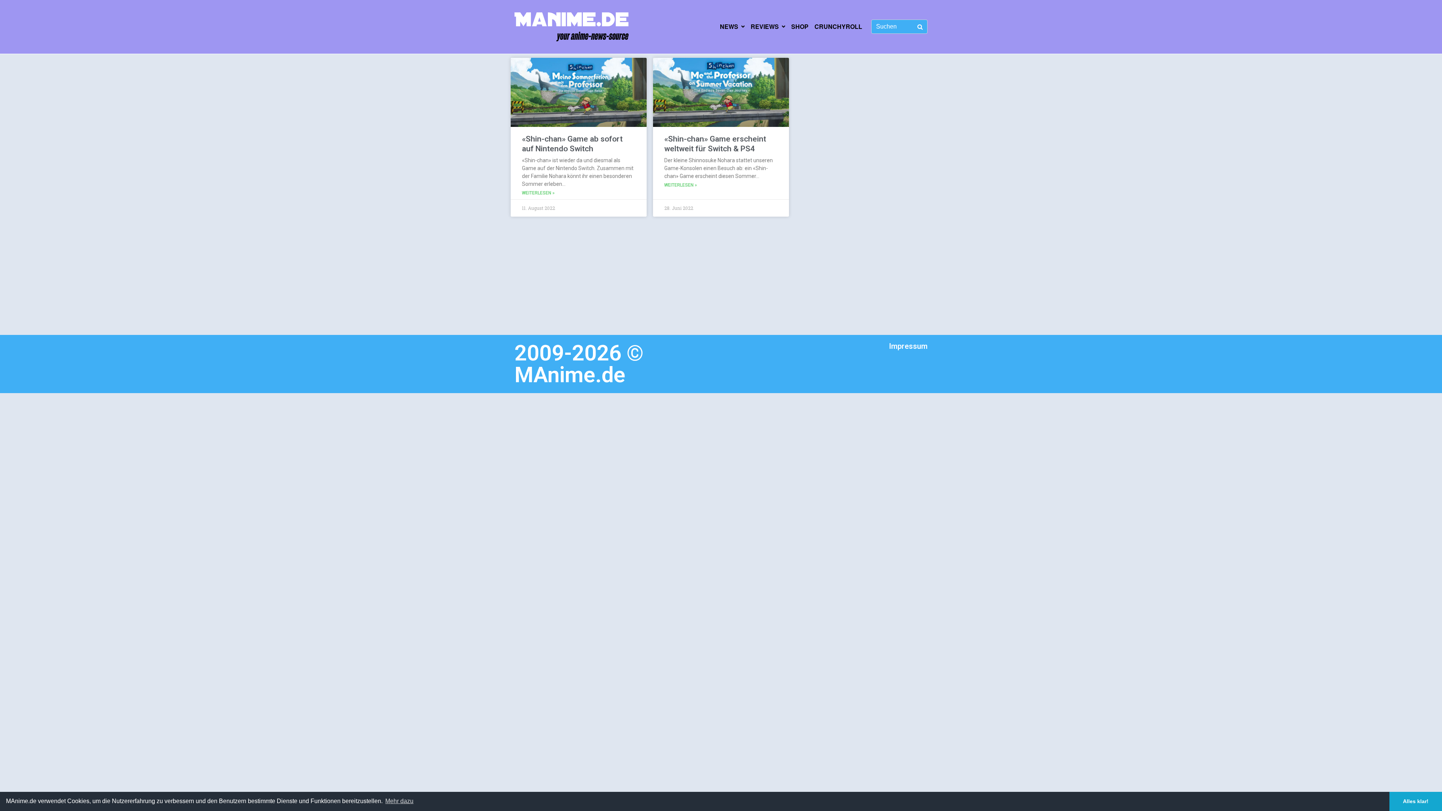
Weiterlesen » (538, 193)
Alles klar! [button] (1415, 801)
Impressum (908, 346)
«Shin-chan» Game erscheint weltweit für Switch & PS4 (715, 143)
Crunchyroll (838, 26)
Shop (799, 26)
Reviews (765, 26)
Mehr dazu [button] (399, 801)
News (729, 26)
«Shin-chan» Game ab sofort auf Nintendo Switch (572, 143)
